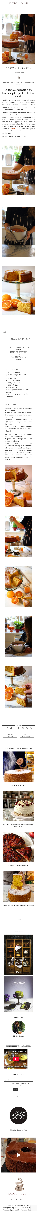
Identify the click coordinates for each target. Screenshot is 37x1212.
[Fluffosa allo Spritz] (18, 766)
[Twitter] (11, 728)
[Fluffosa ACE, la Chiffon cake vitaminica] (18, 886)
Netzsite (24, 1210)
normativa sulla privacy (18, 1086)
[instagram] (20, 1199)
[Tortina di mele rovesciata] (18, 847)
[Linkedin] (19, 728)
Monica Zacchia (18, 1036)
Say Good (14, 129)
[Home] (18, 3)
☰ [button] (2, 2)
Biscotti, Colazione (22, 83)
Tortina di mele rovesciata (18, 866)
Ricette (6, 83)
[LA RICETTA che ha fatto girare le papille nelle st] (18, 1155)
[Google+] (15, 728)
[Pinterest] (23, 728)
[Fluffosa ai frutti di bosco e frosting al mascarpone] (18, 806)
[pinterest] (25, 1199)
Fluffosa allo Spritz (18, 785)
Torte (12, 83)
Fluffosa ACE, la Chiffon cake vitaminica (19, 905)
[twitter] (16, 1199)
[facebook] (7, 728)
